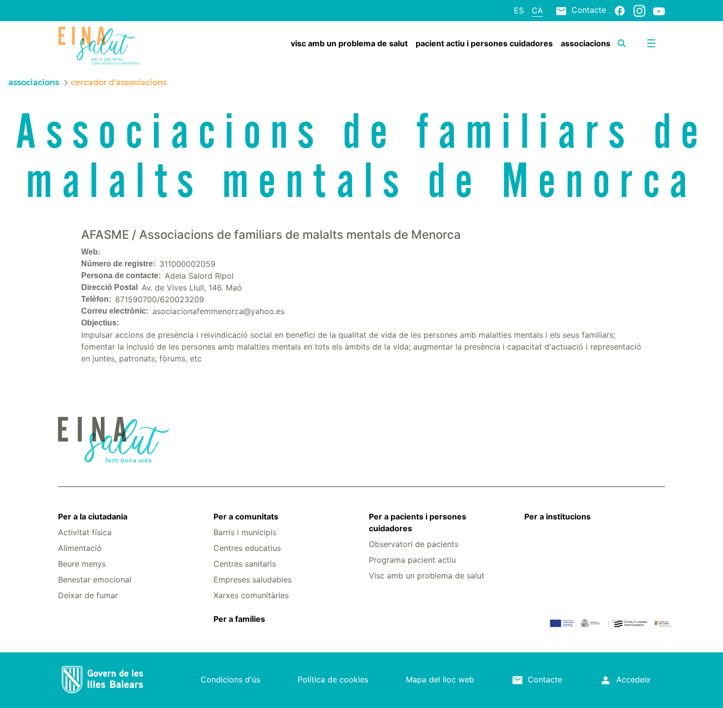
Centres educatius (247, 548)
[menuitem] (349, 43)
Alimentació (80, 548)
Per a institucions (557, 516)
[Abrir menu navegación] (651, 43)
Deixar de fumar (88, 595)
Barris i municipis (244, 532)
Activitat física (85, 532)
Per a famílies (239, 619)
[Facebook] (620, 10)
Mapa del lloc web (440, 679)
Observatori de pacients (413, 544)
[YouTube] (659, 11)
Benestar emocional (94, 579)
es (519, 10)
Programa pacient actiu (412, 560)
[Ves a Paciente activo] (108, 45)
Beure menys (82, 564)
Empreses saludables (252, 579)
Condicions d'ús (230, 679)
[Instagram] (639, 10)
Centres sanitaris (244, 564)
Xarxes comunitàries (251, 595)
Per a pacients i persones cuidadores (417, 522)
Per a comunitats (245, 516)
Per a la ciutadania (92, 516)
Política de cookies (333, 679)
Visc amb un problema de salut (426, 575)
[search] (622, 43)
